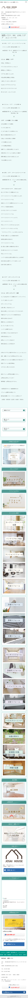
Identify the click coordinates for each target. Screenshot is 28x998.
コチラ (2, 367)
